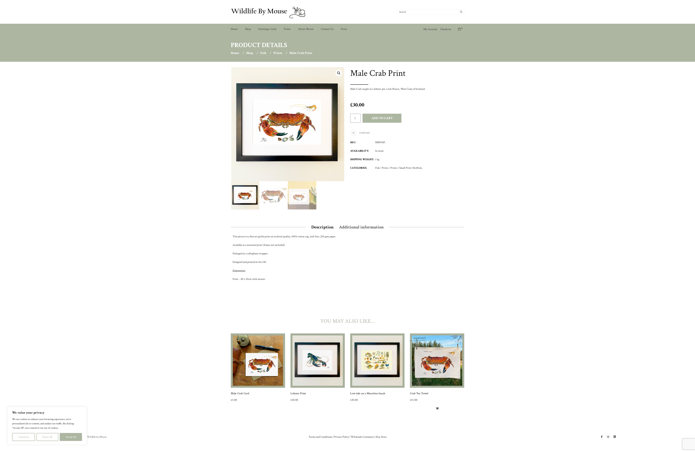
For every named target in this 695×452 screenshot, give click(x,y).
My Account (430, 29)
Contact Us (327, 29)
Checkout (445, 29)
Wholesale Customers (362, 437)
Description (322, 227)
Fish (263, 53)
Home (234, 29)
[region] (47, 426)
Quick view (283, 403)
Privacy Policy (341, 437)
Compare (364, 132)
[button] (339, 73)
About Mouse (306, 29)
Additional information (361, 227)
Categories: (358, 168)
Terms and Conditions (320, 437)
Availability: (359, 151)
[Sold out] (437, 408)
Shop (248, 29)
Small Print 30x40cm (410, 168)
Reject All (47, 437)
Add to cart (382, 118)
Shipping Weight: (362, 159)
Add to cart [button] (238, 403)
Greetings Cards (267, 29)
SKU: (353, 142)
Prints (287, 29)
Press (344, 29)
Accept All (71, 437)
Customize (23, 437)
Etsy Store (381, 437)
